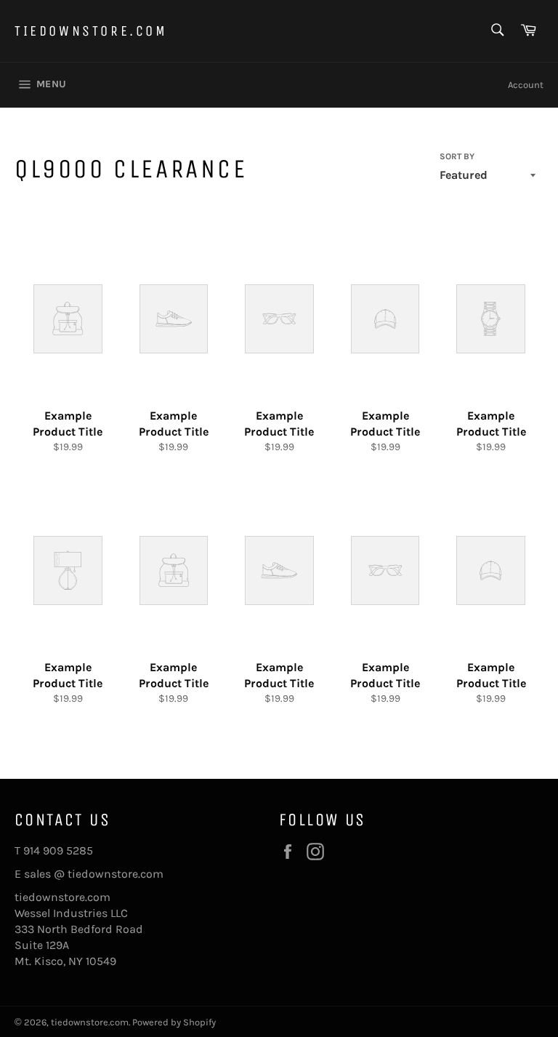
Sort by (457, 156)
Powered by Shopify (174, 1022)
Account (525, 84)
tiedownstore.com (91, 31)
